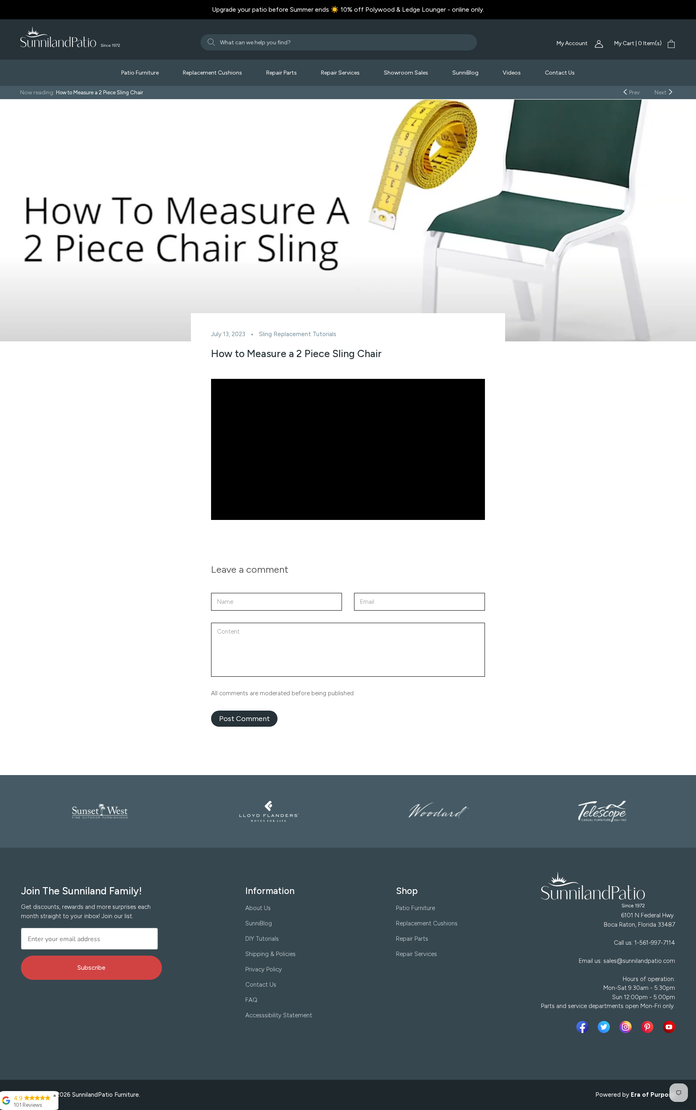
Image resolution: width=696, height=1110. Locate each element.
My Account (573, 43)
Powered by (635, 1094)
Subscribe (91, 967)
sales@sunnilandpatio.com (639, 960)
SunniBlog (465, 72)
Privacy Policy (263, 969)
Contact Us (560, 72)
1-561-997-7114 (654, 942)
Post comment (244, 718)
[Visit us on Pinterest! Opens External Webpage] (649, 1027)
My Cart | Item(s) (638, 43)
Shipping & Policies (270, 954)
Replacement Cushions (212, 72)
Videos (512, 72)
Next (661, 92)
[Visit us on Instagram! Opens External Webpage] (627, 1027)
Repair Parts (281, 72)
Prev (634, 92)
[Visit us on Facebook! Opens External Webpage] (584, 1027)
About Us (258, 908)
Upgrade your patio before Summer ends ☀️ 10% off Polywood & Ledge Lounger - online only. (348, 9)
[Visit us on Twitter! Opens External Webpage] (605, 1027)
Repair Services (340, 72)
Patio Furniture (140, 72)
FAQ (251, 1000)
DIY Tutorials (262, 938)
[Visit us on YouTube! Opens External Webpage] (669, 1027)
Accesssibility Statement (278, 1015)
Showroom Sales (406, 72)
